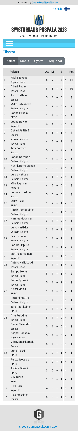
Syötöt (38, 61)
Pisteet (10, 61)
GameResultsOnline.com (46, 2)
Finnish (57, 9)
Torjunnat (55, 61)
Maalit (24, 61)
